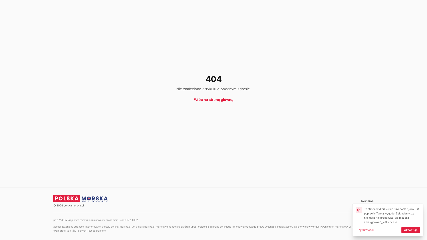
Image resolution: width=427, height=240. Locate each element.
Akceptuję (410, 230)
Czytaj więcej (365, 230)
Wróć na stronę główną (213, 99)
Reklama (367, 201)
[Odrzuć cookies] (418, 208)
